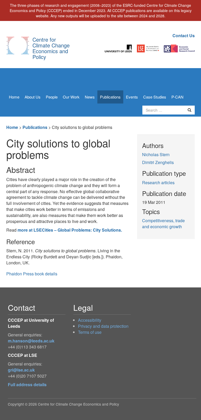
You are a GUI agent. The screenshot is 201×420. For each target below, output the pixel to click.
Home (14, 97)
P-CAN (177, 97)
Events (132, 97)
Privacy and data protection (103, 326)
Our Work (71, 97)
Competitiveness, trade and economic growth (163, 223)
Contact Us (183, 35)
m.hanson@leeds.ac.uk (31, 341)
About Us (33, 97)
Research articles (158, 182)
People (52, 97)
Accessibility (89, 320)
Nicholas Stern (156, 154)
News (90, 97)
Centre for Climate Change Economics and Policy (51, 48)
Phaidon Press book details (31, 274)
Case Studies (154, 97)
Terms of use (90, 332)
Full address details (27, 384)
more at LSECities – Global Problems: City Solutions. (70, 230)
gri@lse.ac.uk (21, 370)
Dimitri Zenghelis (158, 162)
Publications (110, 97)
